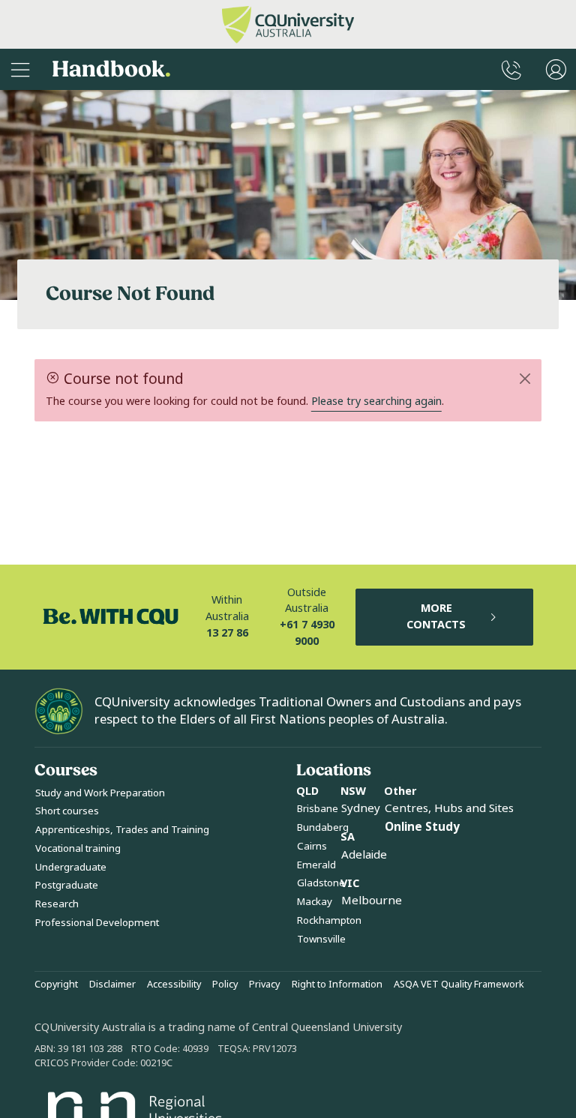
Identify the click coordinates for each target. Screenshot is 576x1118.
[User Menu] (556, 69)
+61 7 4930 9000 (307, 633)
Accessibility (174, 984)
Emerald (316, 865)
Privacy (264, 984)
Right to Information (337, 984)
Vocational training (78, 848)
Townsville (321, 939)
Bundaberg (323, 827)
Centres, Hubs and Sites (449, 808)
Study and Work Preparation (100, 793)
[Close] (525, 378)
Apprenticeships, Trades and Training (122, 830)
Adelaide (364, 855)
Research (57, 904)
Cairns (312, 846)
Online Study (422, 827)
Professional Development (97, 923)
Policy (225, 984)
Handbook (111, 69)
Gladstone (321, 883)
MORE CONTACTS (436, 617)
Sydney (360, 808)
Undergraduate (70, 867)
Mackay (314, 902)
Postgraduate (66, 885)
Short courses (67, 811)
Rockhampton (329, 920)
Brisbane (317, 809)
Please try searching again (376, 401)
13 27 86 (227, 633)
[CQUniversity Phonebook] (511, 69)
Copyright (56, 984)
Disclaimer (112, 984)
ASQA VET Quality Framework (459, 984)
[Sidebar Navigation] (20, 69)
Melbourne (371, 900)
